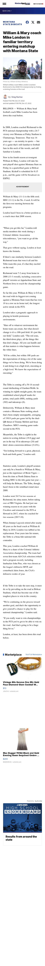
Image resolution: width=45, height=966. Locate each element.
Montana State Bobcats (12, 23)
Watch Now (37, 4)
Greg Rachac (17, 97)
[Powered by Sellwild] (38, 801)
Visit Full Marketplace (34, 654)
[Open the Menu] (4, 4)
